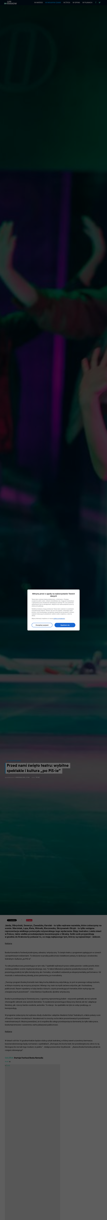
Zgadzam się (65, 625)
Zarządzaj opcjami (42, 625)
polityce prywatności (59, 618)
